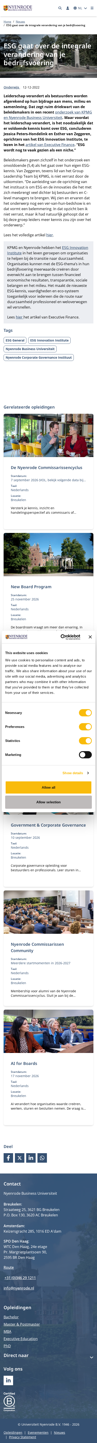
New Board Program (31, 586)
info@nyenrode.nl (19, 1288)
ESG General (15, 340)
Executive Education (21, 1338)
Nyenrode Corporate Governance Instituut (39, 357)
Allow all (48, 787)
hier (49, 234)
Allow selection (48, 802)
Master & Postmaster (22, 1324)
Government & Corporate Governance (48, 825)
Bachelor (11, 1317)
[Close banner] (90, 637)
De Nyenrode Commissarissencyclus (46, 467)
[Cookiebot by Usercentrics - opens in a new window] (61, 637)
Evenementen (38, 1432)
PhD (7, 1345)
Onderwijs (12, 87)
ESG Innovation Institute (49, 340)
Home (7, 21)
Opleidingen (13, 1432)
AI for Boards (24, 1063)
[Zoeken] (60, 8)
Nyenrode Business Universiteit (30, 349)
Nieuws (20, 21)
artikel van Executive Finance (49, 144)
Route (9, 1267)
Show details (72, 773)
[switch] (85, 726)
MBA (7, 1331)
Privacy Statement (22, 1437)
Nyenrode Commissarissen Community (37, 947)
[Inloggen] (68, 8)
